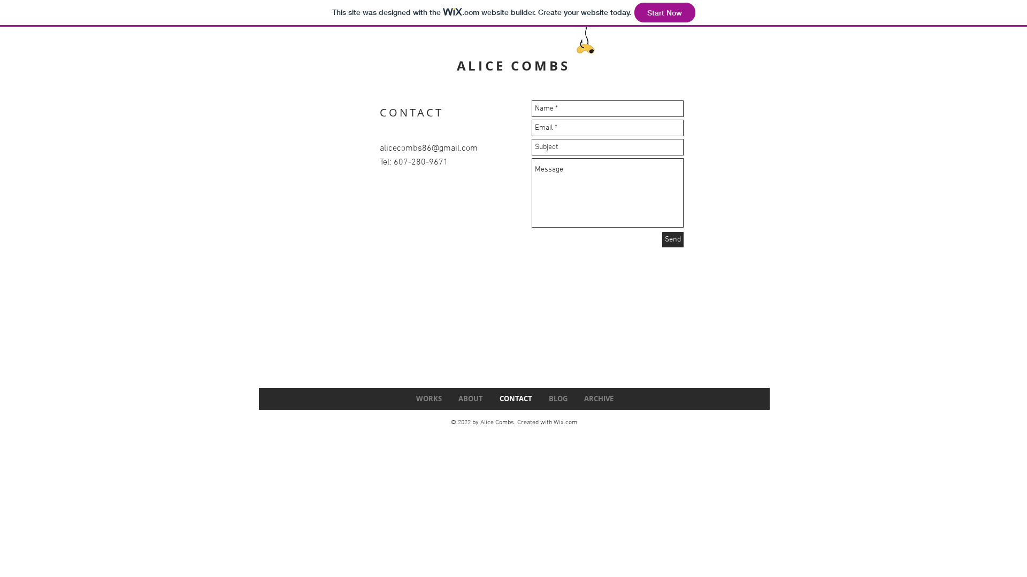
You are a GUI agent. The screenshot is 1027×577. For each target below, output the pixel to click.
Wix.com (565, 422)
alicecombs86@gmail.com (429, 148)
